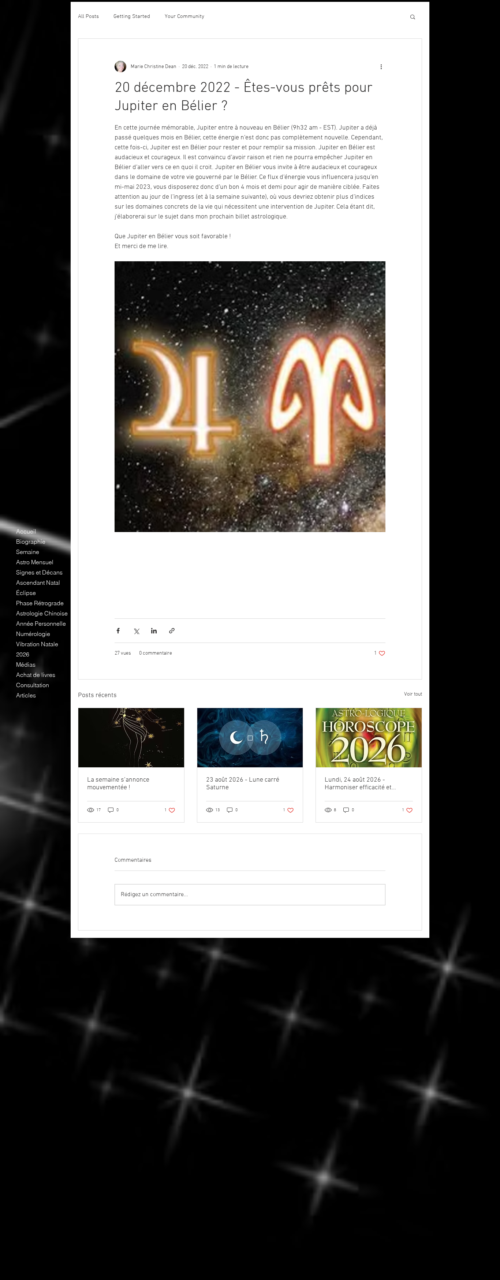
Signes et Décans (39, 572)
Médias (26, 664)
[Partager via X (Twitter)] (136, 630)
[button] (412, 16)
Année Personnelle (41, 623)
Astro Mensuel (34, 562)
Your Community (184, 16)
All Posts (88, 16)
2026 (22, 654)
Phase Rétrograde (40, 603)
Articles (26, 695)
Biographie (30, 541)
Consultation (32, 685)
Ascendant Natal (38, 582)
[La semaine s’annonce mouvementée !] (131, 737)
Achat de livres (35, 674)
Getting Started (131, 16)
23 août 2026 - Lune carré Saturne (242, 783)
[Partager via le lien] (171, 630)
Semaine (27, 551)
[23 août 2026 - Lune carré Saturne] (250, 737)
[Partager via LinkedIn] (153, 630)
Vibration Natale (37, 644)
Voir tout (413, 694)
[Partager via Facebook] (118, 630)
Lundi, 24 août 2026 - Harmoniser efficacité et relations (358, 783)
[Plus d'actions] (381, 66)
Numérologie (33, 633)
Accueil (26, 531)
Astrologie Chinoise (42, 613)
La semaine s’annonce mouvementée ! (118, 783)
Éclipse (26, 592)
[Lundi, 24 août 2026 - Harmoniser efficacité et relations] (369, 737)
